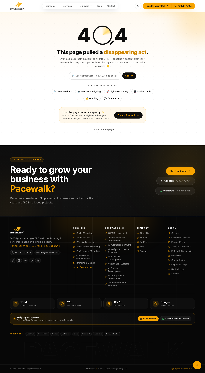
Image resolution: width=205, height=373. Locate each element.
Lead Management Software (117, 284)
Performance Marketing (88, 251)
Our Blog (92, 98)
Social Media (142, 91)
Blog (99, 6)
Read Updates (149, 318)
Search (129, 75)
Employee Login (179, 264)
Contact (111, 6)
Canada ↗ (86, 334)
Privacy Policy (178, 242)
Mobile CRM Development (114, 258)
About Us (144, 233)
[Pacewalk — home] (17, 6)
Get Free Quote (178, 171)
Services (67, 6)
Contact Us (111, 98)
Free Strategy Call (155, 6)
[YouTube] (25, 260)
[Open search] (138, 6)
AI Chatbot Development (115, 269)
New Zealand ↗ (112, 334)
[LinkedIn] (38, 260)
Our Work (84, 6)
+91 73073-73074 (23, 252)
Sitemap (175, 273)
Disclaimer (176, 255)
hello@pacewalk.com (49, 252)
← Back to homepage (102, 129)
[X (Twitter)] (31, 260)
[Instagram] (19, 260)
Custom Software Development (116, 239)
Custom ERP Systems (118, 263)
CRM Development (117, 233)
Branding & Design (86, 263)
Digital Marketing (117, 91)
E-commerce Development (83, 257)
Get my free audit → (128, 115)
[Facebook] (12, 260)
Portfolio (144, 242)
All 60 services (84, 267)
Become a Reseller (180, 237)
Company (50, 6)
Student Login (178, 269)
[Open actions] (197, 365)
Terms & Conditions (181, 246)
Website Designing (89, 91)
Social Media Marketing (88, 246)
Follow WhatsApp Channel (177, 318)
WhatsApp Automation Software (119, 251)
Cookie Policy (178, 260)
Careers (175, 233)
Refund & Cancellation (182, 251)
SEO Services (63, 91)
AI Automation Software (119, 245)
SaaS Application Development (116, 277)
